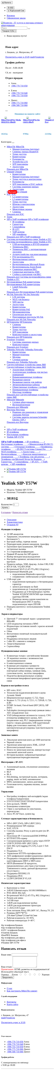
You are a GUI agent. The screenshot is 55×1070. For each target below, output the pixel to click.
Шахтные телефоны (22, 392)
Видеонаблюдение (21, 404)
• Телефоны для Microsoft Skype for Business (25, 458)
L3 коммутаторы (20, 199)
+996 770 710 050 (19, 86)
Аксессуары (18, 166)
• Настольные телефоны (23, 442)
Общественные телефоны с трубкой (29, 387)
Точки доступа (19, 154)
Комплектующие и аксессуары (27, 334)
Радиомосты (18, 159)
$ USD (10, 8)
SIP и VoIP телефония (17, 219)
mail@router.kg (37, 57)
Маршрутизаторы (20, 354)
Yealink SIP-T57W (15, 437)
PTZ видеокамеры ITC (23, 257)
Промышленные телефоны (25, 389)
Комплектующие (20, 344)
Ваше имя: (6, 955)
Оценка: (5, 974)
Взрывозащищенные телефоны (27, 377)
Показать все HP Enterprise (19, 337)
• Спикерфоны (20, 462)
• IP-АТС (34, 462)
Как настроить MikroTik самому (22, 991)
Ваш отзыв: (6, 967)
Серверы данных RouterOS (25, 151)
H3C (9, 194)
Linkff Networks (19, 287)
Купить (5, 507)
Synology (11, 339)
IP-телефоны (18, 222)
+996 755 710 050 (19, 95)
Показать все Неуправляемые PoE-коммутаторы (30, 292)
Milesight (11, 399)
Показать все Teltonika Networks (22, 362)
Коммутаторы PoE (21, 309)
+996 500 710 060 (19, 105)
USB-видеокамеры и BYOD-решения (30, 244)
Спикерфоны (18, 227)
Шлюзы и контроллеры (23, 204)
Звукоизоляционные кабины (26, 384)
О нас (9, 988)
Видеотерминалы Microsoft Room (28, 264)
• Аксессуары (26, 452)
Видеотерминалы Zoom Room (26, 267)
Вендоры (11, 409)
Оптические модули (22, 314)
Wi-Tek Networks (15, 294)
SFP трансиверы (20, 164)
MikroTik (11, 146)
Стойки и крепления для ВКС (26, 274)
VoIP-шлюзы (18, 232)
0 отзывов (6, 512)
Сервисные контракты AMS (25, 272)
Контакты (11, 1002)
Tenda (9, 217)
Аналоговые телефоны (23, 369)
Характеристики (15, 522)
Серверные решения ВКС (24, 269)
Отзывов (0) (12, 524)
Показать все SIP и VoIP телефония (23, 237)
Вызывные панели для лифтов (27, 382)
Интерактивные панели (23, 259)
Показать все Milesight (17, 407)
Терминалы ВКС (20, 247)
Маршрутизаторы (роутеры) (25, 149)
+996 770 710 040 (19, 93)
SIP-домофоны (19, 234)
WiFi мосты (17, 302)
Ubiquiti (10, 171)
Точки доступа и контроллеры (26, 179)
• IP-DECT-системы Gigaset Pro (28, 449)
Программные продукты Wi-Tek (27, 317)
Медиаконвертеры (21, 312)
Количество (6, 504)
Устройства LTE (20, 161)
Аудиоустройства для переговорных (29, 254)
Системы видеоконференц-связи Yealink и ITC (29, 239)
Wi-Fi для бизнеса (20, 299)
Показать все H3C (15, 214)
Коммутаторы (19, 156)
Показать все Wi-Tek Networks (21, 319)
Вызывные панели (21, 379)
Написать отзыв (20, 512)
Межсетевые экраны (22, 209)
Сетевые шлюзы (20, 359)
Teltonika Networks (15, 349)
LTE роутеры (18, 297)
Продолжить (7, 977)
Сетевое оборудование (23, 402)
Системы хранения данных (25, 187)
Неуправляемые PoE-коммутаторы (23, 282)
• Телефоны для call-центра (29, 457)
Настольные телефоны (17, 434)
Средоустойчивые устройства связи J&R (26, 364)
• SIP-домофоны (17, 464)
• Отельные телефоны (22, 447)
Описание (11, 519)
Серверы (16, 212)
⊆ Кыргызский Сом (16, 11)
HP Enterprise (13, 322)
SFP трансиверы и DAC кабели (27, 184)
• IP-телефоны (31, 441)
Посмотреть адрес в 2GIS (17, 57)
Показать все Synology (17, 347)
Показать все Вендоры (17, 422)
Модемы (16, 357)
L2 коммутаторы (20, 197)
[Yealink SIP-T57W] (16, 469)
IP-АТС (16, 229)
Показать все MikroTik (17, 169)
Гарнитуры (17, 224)
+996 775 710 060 (19, 103)
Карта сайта (12, 1004)
